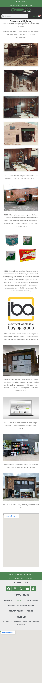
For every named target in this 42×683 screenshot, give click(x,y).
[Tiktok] (33, 588)
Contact (12, 5)
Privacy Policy (16, 611)
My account (24, 5)
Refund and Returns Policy (21, 606)
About (18, 5)
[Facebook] (9, 588)
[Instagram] (15, 588)
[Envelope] (27, 588)
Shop (30, 5)
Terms (30, 611)
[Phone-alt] (21, 588)
